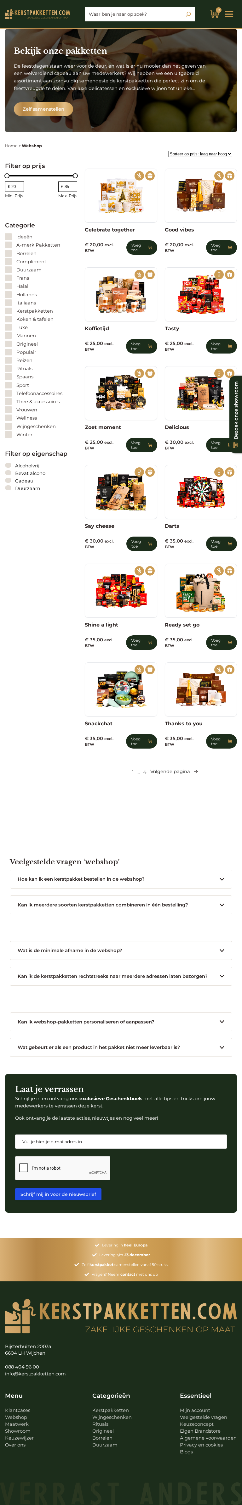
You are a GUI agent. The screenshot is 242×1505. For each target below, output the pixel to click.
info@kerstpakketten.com (35, 1374)
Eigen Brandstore (200, 1431)
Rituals (100, 1424)
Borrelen (102, 1438)
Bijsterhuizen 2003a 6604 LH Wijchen (28, 1350)
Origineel (103, 1431)
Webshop (16, 1417)
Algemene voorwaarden (208, 1438)
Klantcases (17, 1410)
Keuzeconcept (197, 1424)
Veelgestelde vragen (203, 1417)
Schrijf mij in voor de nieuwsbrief (58, 1194)
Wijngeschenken (112, 1417)
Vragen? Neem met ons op (125, 1274)
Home (11, 145)
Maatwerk (17, 1424)
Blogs (186, 1452)
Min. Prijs (14, 195)
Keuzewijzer (19, 1438)
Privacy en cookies (201, 1445)
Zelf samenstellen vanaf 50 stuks (125, 1264)
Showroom (18, 1431)
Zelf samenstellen (43, 109)
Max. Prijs (67, 195)
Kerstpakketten (110, 1410)
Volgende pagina (170, 771)
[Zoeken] (188, 14)
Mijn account (195, 1410)
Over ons (15, 1445)
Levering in (124, 1245)
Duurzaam (105, 1445)
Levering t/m (124, 1254)
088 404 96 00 (22, 1367)
